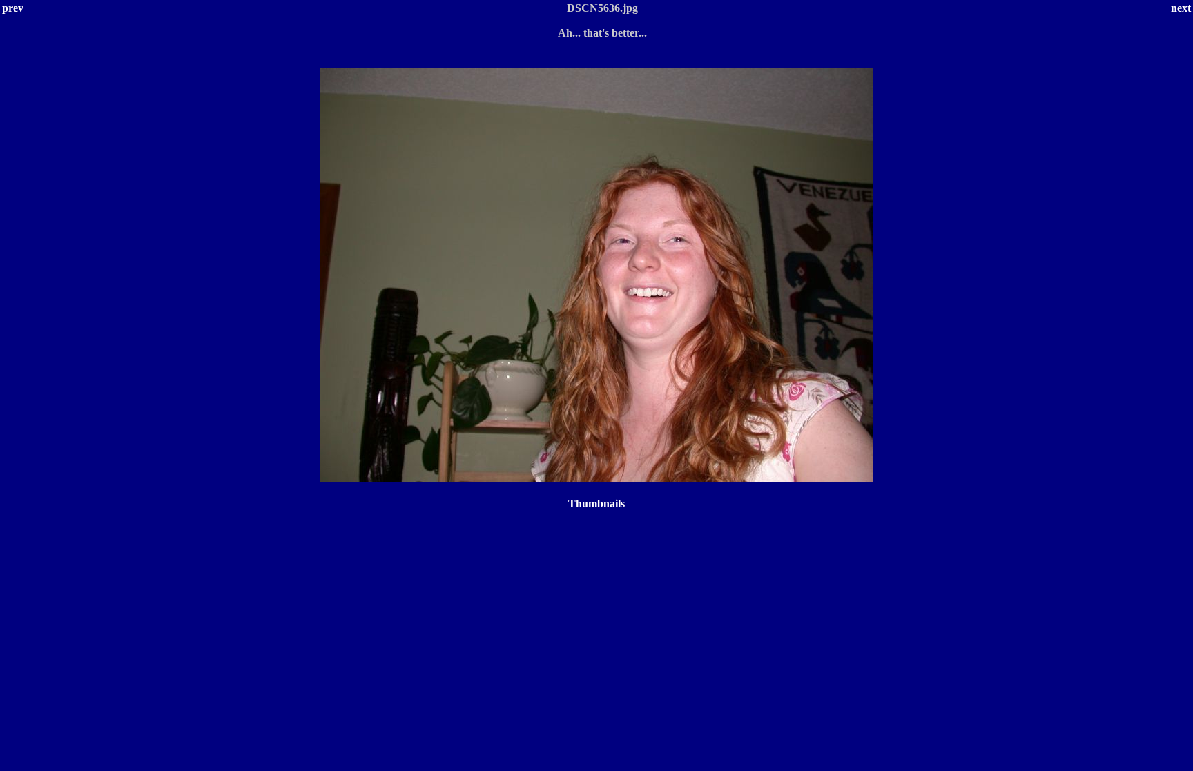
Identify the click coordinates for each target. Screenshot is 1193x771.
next (1181, 8)
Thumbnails (596, 503)
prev (12, 8)
